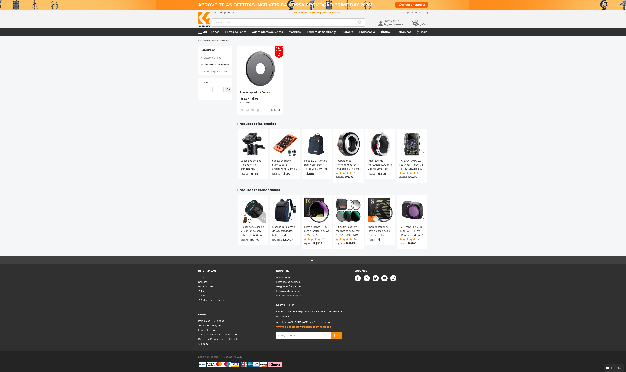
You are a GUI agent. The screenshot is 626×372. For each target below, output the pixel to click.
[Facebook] (358, 278)
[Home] (204, 19)
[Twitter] (376, 278)
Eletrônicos (403, 32)
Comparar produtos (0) (415, 13)
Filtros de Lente (235, 32)
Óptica (385, 32)
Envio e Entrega (207, 330)
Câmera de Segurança (322, 32)
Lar (199, 41)
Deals (423, 32)
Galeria (202, 296)
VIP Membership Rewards (212, 300)
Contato (202, 282)
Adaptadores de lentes (267, 32)
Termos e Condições (209, 326)
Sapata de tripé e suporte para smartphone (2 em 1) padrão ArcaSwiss (284, 165)
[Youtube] (384, 278)
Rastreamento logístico (289, 296)
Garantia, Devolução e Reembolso (217, 335)
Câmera (348, 32)
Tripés (215, 32)
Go (228, 89)
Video (201, 291)
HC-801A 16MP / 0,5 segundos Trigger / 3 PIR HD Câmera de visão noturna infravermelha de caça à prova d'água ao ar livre (411, 165)
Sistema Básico (212, 58)
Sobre (201, 277)
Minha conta (283, 277)
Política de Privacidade (211, 321)
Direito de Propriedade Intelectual (217, 339)
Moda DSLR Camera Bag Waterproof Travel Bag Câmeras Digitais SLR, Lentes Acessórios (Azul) (315, 165)
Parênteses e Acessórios (215, 65)
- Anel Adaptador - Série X (216, 71)
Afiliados (203, 344)
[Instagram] (367, 278)
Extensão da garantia (288, 291)
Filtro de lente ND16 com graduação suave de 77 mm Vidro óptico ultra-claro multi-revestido (316, 231)
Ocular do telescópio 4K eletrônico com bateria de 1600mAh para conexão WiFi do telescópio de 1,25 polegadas (252, 231)
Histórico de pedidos (288, 282)
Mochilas (295, 32)
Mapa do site (205, 286)
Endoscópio (367, 32)
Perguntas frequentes (288, 286)
